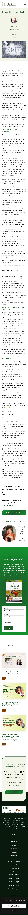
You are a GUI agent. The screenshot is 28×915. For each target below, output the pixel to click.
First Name (6, 608)
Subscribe (8, 628)
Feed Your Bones (14, 874)
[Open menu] (25, 4)
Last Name (6, 614)
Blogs (14, 845)
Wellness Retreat (14, 885)
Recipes (14, 852)
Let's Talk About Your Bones (14, 513)
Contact (14, 856)
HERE (9, 411)
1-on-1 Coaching (14, 865)
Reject (14, 911)
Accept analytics (14, 906)
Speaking (14, 841)
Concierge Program (14, 878)
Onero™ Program (14, 889)
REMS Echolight (14, 882)
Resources (14, 848)
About (14, 834)
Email (5, 620)
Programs (14, 838)
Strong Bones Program (14, 869)
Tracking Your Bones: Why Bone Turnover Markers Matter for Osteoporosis (11, 704)
